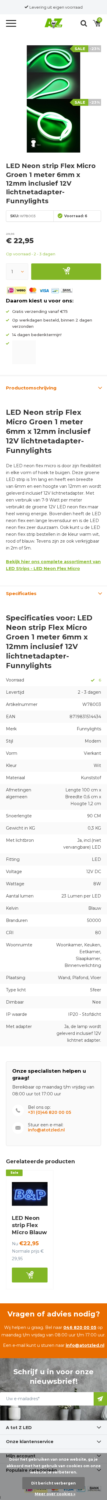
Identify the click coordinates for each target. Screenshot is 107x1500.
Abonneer (100, 1399)
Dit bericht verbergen (53, 1483)
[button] (12, 23)
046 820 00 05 (79, 1327)
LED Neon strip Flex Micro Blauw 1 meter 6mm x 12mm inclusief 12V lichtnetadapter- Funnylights (35, 1247)
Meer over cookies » (55, 1494)
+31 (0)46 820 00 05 (49, 1112)
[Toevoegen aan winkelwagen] (66, 271)
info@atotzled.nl (46, 1130)
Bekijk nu (30, 1275)
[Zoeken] (84, 23)
